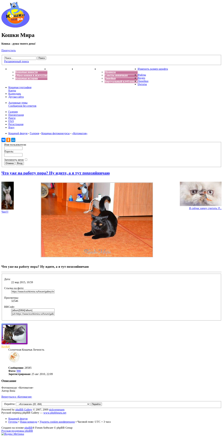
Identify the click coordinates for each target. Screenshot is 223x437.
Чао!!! (4, 211)
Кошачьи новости (26, 72)
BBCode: (9, 306)
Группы (13, 421)
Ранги (12, 118)
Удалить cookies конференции (57, 421)
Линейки (110, 78)
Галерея (13, 111)
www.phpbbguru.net (54, 412)
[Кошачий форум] (15, 26)
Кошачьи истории (26, 78)
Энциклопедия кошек (61, 68)
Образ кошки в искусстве (31, 75)
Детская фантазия (86, 68)
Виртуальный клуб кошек (121, 81)
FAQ (11, 121)
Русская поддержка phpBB (17, 430)
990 (19, 370)
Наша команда (28, 421)
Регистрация (15, 124)
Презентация (16, 114)
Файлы (142, 74)
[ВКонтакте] (3, 140)
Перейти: (9, 404)
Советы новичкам (116, 75)
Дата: (7, 279)
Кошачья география (19, 87)
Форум (102, 68)
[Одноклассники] (8, 140)
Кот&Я (5, 346)
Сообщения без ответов (22, 105)
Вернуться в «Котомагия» (16, 396)
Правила (110, 72)
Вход (11, 127)
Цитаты (142, 84)
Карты (12, 90)
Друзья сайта (16, 96)
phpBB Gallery (23, 409)
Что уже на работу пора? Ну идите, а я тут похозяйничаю (55, 173)
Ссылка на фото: (14, 288)
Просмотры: (11, 297)
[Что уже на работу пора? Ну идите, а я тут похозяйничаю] (97, 256)
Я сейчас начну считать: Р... (205, 208)
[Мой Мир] (13, 140)
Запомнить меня (14, 159)
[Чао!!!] (7, 208)
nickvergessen (56, 409)
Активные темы (18, 102)
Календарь (14, 93)
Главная (13, 68)
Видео (141, 77)
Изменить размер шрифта (153, 68)
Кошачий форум (18, 418)
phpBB (28, 427)
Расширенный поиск (16, 61)
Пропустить (8, 50)
